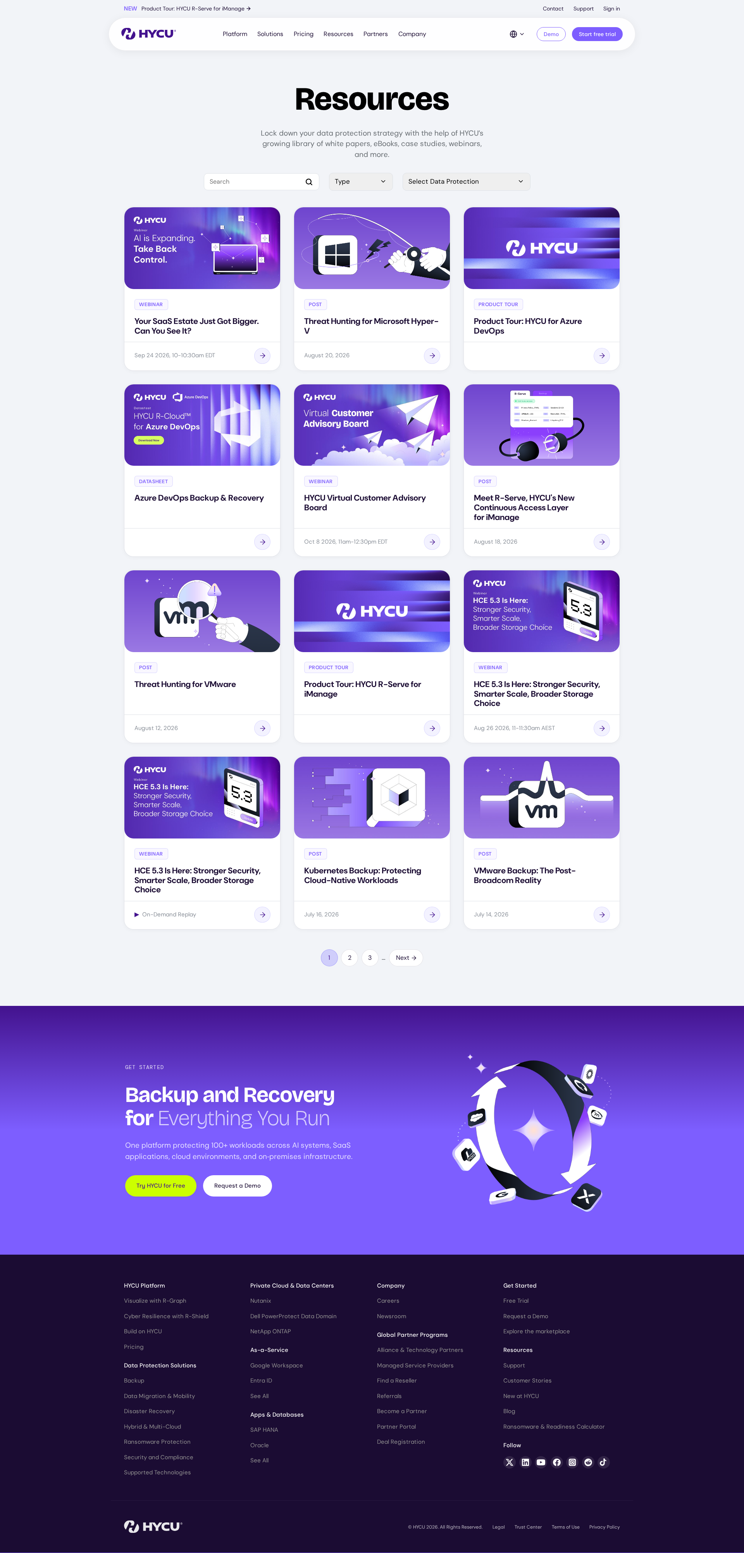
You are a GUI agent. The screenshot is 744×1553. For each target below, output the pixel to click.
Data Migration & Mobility (159, 1396)
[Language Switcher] (517, 34)
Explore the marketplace (536, 1331)
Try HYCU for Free (160, 1186)
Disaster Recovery (149, 1411)
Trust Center (528, 1527)
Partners (375, 34)
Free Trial (516, 1301)
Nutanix (260, 1301)
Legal (499, 1527)
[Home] (148, 34)
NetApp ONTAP (270, 1331)
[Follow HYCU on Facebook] (557, 1462)
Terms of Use (566, 1527)
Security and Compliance (158, 1457)
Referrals (389, 1396)
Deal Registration (401, 1442)
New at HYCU (521, 1396)
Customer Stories (527, 1380)
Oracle (259, 1445)
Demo (551, 34)
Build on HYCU (143, 1331)
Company (412, 34)
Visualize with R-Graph (155, 1301)
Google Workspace (276, 1365)
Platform (235, 34)
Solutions (270, 34)
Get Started (520, 1286)
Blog (509, 1411)
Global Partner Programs (412, 1335)
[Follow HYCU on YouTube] (541, 1462)
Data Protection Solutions (160, 1365)
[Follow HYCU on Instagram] (572, 1462)
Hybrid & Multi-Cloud (152, 1427)
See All (259, 1396)
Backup (134, 1380)
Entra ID (261, 1380)
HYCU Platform (144, 1286)
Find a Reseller (397, 1380)
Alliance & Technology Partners (420, 1350)
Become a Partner (402, 1411)
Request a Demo (237, 1186)
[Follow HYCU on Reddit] (588, 1462)
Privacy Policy (604, 1527)
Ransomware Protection (157, 1442)
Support (584, 8)
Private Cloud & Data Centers (292, 1286)
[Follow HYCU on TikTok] (604, 1462)
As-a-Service (269, 1350)
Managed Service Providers (415, 1365)
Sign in (611, 8)
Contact (553, 8)
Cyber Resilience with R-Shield (166, 1316)
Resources (338, 34)
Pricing (303, 34)
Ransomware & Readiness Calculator (554, 1427)
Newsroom (391, 1316)
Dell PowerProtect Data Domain (293, 1316)
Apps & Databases (277, 1415)
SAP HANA (264, 1430)
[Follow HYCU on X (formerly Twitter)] (509, 1462)
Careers (388, 1301)
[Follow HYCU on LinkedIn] (525, 1462)
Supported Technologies (157, 1472)
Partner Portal (396, 1427)
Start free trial (597, 34)
